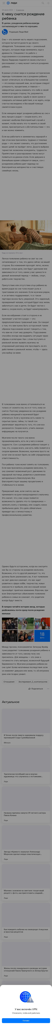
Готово (26, 1021)
